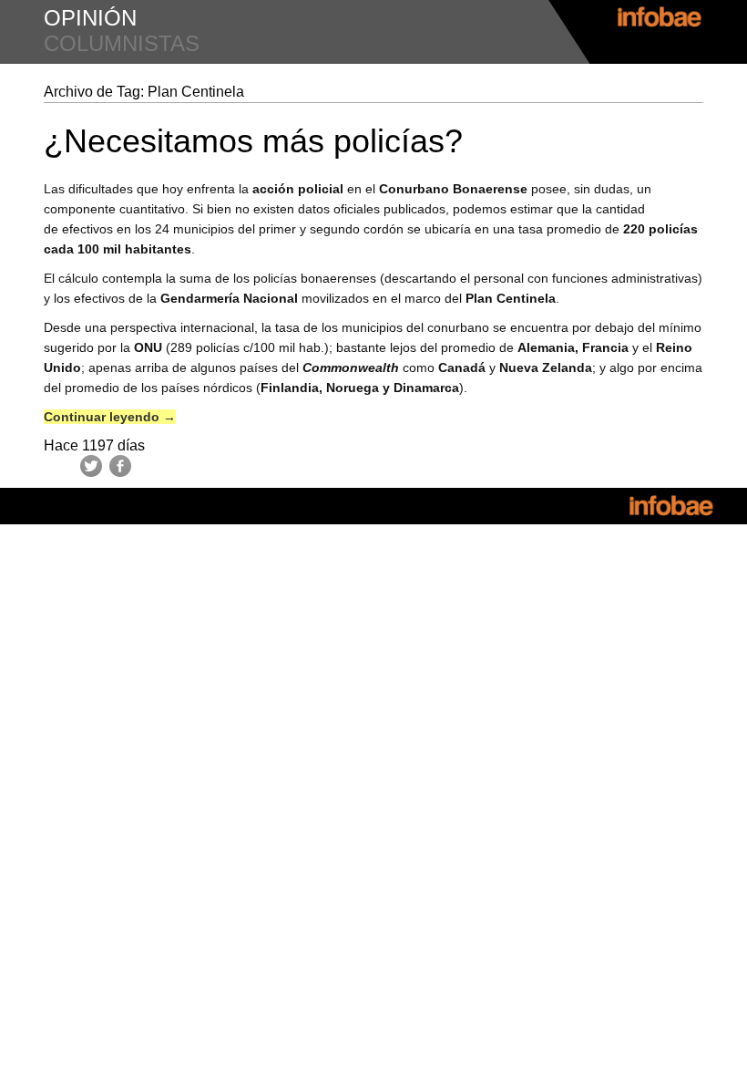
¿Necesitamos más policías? (253, 141)
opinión (90, 17)
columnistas (122, 43)
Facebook (120, 466)
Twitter (91, 466)
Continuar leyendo (110, 416)
